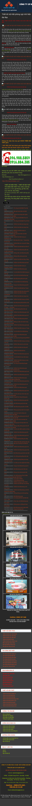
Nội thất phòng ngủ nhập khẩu (21, 507)
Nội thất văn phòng (10, 770)
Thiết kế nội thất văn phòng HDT (21, 291)
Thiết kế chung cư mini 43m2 (21, 482)
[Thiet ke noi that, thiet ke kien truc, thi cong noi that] (9, 6)
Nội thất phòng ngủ (18, 496)
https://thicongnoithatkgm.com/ (10, 181)
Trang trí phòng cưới (18, 509)
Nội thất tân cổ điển (21, 770)
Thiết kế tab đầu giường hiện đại (21, 441)
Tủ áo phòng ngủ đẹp (19, 480)
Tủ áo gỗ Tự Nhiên (18, 478)
